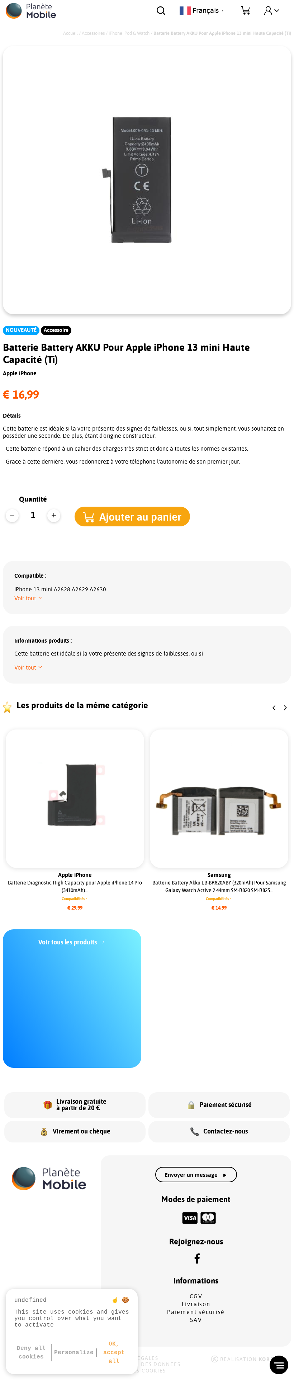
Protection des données (142, 1364)
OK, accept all (114, 1353)
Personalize (74, 1353)
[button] (132, 516)
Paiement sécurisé (196, 1312)
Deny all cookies (31, 1352)
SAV (196, 1320)
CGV (196, 1296)
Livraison (196, 1304)
